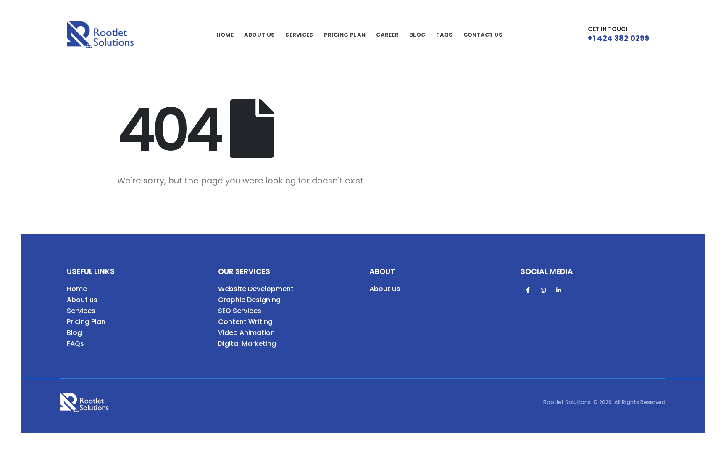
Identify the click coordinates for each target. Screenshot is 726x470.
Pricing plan (345, 35)
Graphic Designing (249, 300)
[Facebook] (527, 290)
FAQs (444, 35)
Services (299, 35)
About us (82, 300)
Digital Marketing (247, 343)
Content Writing (245, 322)
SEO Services (239, 311)
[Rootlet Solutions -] (100, 34)
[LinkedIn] (558, 290)
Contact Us (483, 35)
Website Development (256, 289)
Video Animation (246, 332)
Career (387, 35)
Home (225, 35)
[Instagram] (543, 290)
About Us (259, 35)
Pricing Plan (86, 322)
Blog (417, 35)
